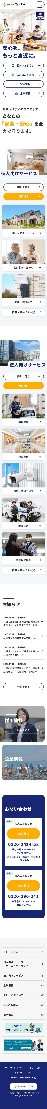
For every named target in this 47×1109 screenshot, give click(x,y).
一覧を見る (23, 686)
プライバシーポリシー (28, 1068)
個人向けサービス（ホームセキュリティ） (17, 964)
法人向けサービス (13, 975)
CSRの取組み (10, 1005)
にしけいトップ (12, 952)
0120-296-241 (23, 896)
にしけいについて (13, 995)
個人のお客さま (25, 65)
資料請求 (23, 196)
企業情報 (25, 93)
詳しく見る (23, 187)
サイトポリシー (21, 1072)
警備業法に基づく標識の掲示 (21, 1077)
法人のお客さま (25, 74)
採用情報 (25, 84)
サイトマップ (10, 1068)
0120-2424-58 (23, 844)
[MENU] (40, 4)
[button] (38, 48)
